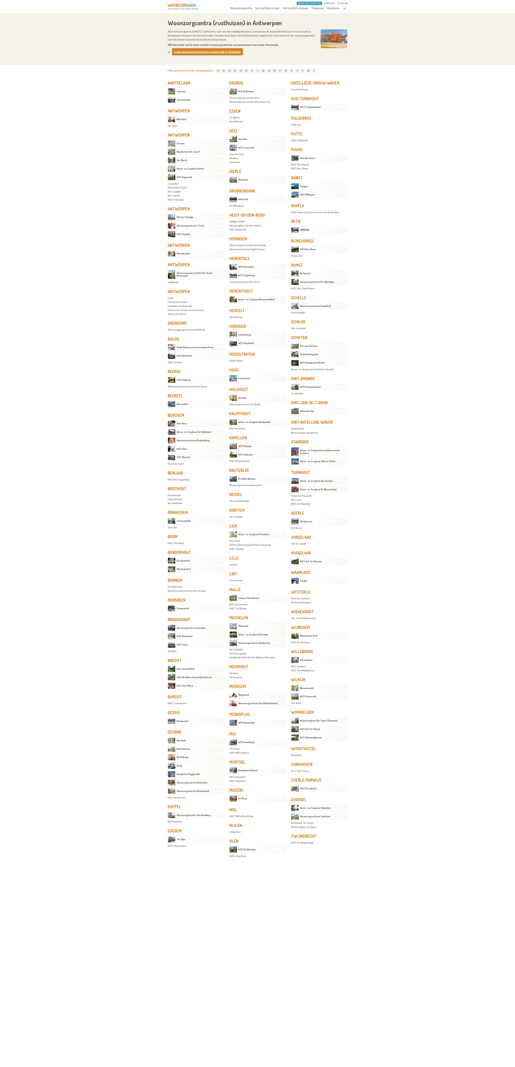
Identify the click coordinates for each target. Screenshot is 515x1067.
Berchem (176, 415)
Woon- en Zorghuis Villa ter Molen (317, 461)
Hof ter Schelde (185, 217)
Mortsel (237, 762)
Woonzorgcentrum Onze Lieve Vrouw (187, 386)
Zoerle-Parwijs (306, 780)
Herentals (239, 258)
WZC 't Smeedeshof (310, 107)
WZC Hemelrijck (246, 742)
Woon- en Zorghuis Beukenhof (254, 421)
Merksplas (239, 714)
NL (344, 9)
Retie (296, 221)
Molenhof (243, 179)
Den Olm (172, 527)
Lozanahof (173, 183)
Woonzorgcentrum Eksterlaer (192, 782)
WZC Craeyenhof (177, 703)
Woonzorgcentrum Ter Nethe (245, 404)
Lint (233, 573)
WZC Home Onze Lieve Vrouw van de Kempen (315, 212)
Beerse (174, 371)
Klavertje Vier (307, 410)
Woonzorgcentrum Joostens (315, 816)
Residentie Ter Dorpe (302, 823)
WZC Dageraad (184, 177)
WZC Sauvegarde (300, 164)
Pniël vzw (296, 124)
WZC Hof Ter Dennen (311, 561)
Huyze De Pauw (299, 89)
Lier (233, 525)
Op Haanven (306, 521)
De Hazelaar (235, 516)
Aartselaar (179, 82)
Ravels (297, 205)
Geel (233, 130)
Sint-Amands (303, 378)
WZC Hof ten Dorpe (310, 729)
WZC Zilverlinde (238, 856)
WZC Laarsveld (246, 147)
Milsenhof (243, 626)
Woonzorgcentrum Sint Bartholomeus (258, 703)
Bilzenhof (182, 119)
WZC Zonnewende (239, 461)
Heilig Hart (235, 832)
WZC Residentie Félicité (312, 362)
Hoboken (237, 326)
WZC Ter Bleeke (238, 608)
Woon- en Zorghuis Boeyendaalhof (256, 299)
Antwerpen (179, 110)
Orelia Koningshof (309, 354)
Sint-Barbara (236, 317)
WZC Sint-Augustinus (179, 479)
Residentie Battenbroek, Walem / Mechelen (252, 657)
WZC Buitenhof (185, 636)
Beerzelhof (182, 404)
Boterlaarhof (183, 748)
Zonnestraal (235, 580)
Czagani (304, 186)
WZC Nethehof (184, 355)
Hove (234, 369)
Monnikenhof (183, 253)
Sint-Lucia (296, 500)
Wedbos (233, 158)
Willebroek (302, 651)
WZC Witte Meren (239, 753)
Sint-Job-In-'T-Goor (309, 402)
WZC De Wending (300, 504)
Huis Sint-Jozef (175, 463)
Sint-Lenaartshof (186, 668)
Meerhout (238, 666)
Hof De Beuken (246, 91)
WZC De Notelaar (247, 849)
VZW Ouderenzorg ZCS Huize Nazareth (250, 545)
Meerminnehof (237, 777)
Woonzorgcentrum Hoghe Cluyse (247, 249)
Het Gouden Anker (177, 302)
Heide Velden (298, 312)
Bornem (175, 580)
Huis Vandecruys (176, 797)
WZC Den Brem (308, 249)
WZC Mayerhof (237, 781)
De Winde (296, 528)
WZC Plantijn (245, 446)
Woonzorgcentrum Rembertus (254, 642)
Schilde (298, 321)
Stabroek (300, 441)
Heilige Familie (237, 221)
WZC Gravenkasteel (310, 386)
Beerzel (175, 395)
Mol (233, 733)
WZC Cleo (182, 448)
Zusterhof (234, 162)
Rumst (297, 265)
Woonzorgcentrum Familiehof (315, 305)
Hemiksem (238, 238)
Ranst (297, 177)
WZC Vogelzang (246, 275)
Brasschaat (179, 619)
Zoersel (298, 799)
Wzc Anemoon (307, 158)
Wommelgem (302, 712)
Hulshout (238, 389)
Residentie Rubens (248, 770)
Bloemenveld (307, 688)
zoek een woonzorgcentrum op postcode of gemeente (207, 51)
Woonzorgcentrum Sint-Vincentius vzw (249, 102)
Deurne (175, 731)
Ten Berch (182, 160)
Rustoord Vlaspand (301, 602)
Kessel (235, 494)
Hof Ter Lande (298, 543)
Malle (235, 589)
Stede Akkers (236, 360)
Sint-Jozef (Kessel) (239, 501)
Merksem (237, 686)
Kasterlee (239, 470)
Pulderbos (301, 118)
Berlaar (175, 472)
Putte (296, 133)
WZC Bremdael (246, 266)
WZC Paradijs (236, 549)
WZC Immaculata (177, 846)
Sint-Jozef (234, 541)
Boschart (181, 740)
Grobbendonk (242, 190)
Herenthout (241, 291)
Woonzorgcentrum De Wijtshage (317, 281)
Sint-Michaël (236, 121)
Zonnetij (181, 91)
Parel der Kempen (300, 598)
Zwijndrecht (304, 836)
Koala (179, 765)
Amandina (296, 755)
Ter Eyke (181, 839)
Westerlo (300, 591)
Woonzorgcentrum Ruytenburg (193, 440)
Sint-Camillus (174, 191)
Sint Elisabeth (175, 821)
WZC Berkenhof (238, 229)
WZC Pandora (298, 666)
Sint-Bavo (296, 703)
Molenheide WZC (309, 635)
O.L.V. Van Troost (300, 771)
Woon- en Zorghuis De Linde (253, 634)
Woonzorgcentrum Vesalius (191, 627)
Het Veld (242, 139)
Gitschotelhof (184, 569)
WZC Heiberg (183, 379)
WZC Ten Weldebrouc (302, 670)
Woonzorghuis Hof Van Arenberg (194, 815)
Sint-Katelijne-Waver (312, 422)
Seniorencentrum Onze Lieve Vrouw (187, 590)
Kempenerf (182, 720)
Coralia (303, 580)
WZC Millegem (307, 194)
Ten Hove (234, 749)
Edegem (175, 830)
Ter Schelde (297, 393)
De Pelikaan (183, 757)
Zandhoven (301, 764)
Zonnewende (183, 99)
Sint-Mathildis (175, 503)
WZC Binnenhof (246, 722)
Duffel (174, 806)
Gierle (235, 171)
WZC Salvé (182, 644)
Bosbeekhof (297, 428)
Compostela (183, 608)
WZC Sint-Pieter (299, 168)
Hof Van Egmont (238, 653)
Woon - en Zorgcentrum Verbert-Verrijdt (312, 369)
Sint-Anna (182, 423)
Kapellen (238, 437)
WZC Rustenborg (300, 642)
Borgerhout (179, 552)
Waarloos (300, 572)
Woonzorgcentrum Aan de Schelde (247, 245)
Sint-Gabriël (174, 195)
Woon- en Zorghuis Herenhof (253, 534)
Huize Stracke (175, 499)
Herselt (236, 310)
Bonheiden (178, 512)
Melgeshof (243, 694)
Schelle (298, 297)
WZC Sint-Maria (185, 685)
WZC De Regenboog (302, 842)
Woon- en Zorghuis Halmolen (315, 807)
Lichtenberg (244, 334)
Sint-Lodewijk (298, 328)
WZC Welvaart (245, 454)
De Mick (172, 651)
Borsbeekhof (183, 560)
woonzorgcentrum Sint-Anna (244, 282)
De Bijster (234, 117)
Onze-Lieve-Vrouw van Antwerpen (186, 310)
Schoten (299, 337)
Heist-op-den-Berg (247, 215)
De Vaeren (305, 273)
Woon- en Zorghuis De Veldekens (194, 431)
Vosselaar (301, 552)
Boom (173, 536)
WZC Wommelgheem (311, 737)
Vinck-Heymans (176, 199)
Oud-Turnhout (305, 98)
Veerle (297, 513)
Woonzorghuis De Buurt (304, 827)
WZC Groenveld (308, 696)
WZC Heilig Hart (299, 140)
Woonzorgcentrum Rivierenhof (193, 790)
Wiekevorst (302, 611)
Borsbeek (177, 600)
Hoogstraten (242, 354)
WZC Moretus (184, 457)
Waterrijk (243, 199)
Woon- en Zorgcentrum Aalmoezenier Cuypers (320, 451)
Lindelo (233, 564)
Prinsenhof (297, 256)
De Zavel (172, 125)
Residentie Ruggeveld (188, 774)
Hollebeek (173, 282)
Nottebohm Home (177, 187)
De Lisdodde (236, 649)
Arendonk (177, 323)
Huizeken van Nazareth (180, 306)
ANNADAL (305, 229)
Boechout (177, 488)
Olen (233, 841)
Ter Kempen (235, 677)
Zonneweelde (184, 520)
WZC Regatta (183, 234)
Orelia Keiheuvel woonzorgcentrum (195, 347)
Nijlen (235, 825)
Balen (173, 338)
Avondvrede (174, 495)
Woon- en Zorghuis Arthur (190, 168)
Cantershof (244, 378)
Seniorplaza (306, 659)
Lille (234, 558)
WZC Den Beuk (176, 543)
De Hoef (242, 397)
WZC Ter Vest (175, 362)
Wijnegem (300, 627)
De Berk (233, 673)
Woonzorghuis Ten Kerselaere (245, 225)
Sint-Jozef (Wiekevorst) (303, 618)
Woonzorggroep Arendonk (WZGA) (186, 329)
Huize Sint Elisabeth (301, 496)
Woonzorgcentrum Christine (244, 98)
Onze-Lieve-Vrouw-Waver (315, 82)
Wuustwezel (303, 748)
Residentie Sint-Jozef (188, 151)
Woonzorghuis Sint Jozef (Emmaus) (318, 720)
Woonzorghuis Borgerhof (304, 432)
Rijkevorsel (302, 240)
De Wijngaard (236, 206)
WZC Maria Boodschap (241, 816)
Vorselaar (301, 537)
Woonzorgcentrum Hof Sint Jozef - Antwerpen (195, 274)
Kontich (237, 510)
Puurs (297, 149)
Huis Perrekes (236, 154)
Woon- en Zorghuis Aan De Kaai (316, 480)
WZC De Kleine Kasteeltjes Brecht (194, 677)
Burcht (175, 696)
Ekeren (236, 82)
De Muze (242, 798)
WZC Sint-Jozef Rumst (303, 288)
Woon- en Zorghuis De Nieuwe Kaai (318, 489)
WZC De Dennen (238, 604)
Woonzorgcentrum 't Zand (190, 225)
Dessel (174, 712)
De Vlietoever (175, 586)
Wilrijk (298, 679)
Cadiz (170, 298)
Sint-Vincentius (237, 428)
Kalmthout (240, 413)
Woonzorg (182, 5)
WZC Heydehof (246, 343)
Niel (233, 809)
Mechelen (238, 617)
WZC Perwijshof (308, 788)
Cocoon (181, 143)
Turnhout (300, 472)
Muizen (236, 790)
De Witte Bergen (247, 478)
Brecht (174, 660)
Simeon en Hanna (177, 314)
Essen (234, 111)
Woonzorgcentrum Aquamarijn (245, 485)
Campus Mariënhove (248, 597)
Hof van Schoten (308, 345)
